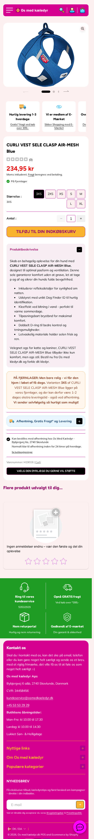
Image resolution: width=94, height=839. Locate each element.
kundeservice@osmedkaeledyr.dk (30, 698)
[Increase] (81, 218)
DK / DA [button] (17, 828)
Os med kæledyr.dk (29, 834)
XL (81, 205)
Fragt (31, 174)
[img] (17, 160)
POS (43, 834)
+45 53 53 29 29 (18, 705)
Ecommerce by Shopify (65, 834)
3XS (39, 195)
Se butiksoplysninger (22, 452)
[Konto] (72, 10)
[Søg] (62, 10)
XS (61, 195)
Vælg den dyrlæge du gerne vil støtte (46, 471)
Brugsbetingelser (55, 812)
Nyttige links (18, 748)
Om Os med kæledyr (25, 757)
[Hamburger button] (10, 10)
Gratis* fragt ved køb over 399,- (22, 126)
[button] (46, 91)
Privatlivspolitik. (74, 812)
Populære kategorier (25, 766)
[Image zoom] (82, 28)
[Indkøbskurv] (81, 10)
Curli (38, 462)
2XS (50, 195)
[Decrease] (61, 218)
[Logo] (32, 10)
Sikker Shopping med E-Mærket (59, 126)
